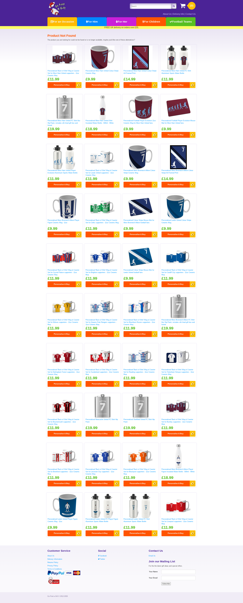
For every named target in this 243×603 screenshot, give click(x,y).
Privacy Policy (52, 566)
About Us (167, 14)
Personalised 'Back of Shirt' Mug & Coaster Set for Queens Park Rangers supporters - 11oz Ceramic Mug (101, 322)
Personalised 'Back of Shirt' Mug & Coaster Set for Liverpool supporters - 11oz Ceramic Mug (177, 521)
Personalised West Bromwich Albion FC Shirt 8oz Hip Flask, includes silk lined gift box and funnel (178, 322)
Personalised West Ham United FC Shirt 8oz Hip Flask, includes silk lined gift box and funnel (64, 123)
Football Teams (182, 21)
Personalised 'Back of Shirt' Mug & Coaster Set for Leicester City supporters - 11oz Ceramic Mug (101, 471)
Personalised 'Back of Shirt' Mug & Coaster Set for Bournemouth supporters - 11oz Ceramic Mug (63, 421)
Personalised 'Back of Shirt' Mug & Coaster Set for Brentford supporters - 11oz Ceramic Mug (63, 471)
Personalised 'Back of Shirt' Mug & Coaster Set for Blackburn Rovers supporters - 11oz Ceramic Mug (139, 322)
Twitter (102, 559)
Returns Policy (52, 562)
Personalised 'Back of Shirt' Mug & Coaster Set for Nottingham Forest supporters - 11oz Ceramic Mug (64, 372)
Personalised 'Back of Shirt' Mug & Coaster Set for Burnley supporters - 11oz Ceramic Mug (177, 421)
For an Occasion (63, 21)
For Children (152, 21)
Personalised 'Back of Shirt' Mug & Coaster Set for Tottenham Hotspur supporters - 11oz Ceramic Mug (177, 372)
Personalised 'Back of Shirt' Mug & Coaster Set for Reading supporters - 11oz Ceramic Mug (139, 372)
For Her (122, 21)
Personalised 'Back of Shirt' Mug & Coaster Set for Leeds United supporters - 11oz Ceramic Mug (101, 172)
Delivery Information (54, 559)
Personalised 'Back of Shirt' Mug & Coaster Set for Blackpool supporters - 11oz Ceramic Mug (140, 471)
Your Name (153, 572)
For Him (93, 21)
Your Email (153, 578)
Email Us (152, 556)
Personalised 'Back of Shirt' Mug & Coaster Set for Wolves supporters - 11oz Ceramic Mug (63, 322)
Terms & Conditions (54, 569)
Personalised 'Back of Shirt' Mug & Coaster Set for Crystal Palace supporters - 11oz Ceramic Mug (63, 272)
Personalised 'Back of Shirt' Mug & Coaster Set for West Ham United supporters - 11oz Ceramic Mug (63, 73)
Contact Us (191, 14)
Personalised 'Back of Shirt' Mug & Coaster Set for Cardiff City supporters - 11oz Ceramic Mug (178, 272)
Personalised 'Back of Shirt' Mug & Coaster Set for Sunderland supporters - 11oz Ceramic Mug (102, 372)
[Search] (174, 6)
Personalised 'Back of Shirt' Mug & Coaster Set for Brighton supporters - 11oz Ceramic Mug (101, 272)
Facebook (103, 556)
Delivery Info (178, 14)
